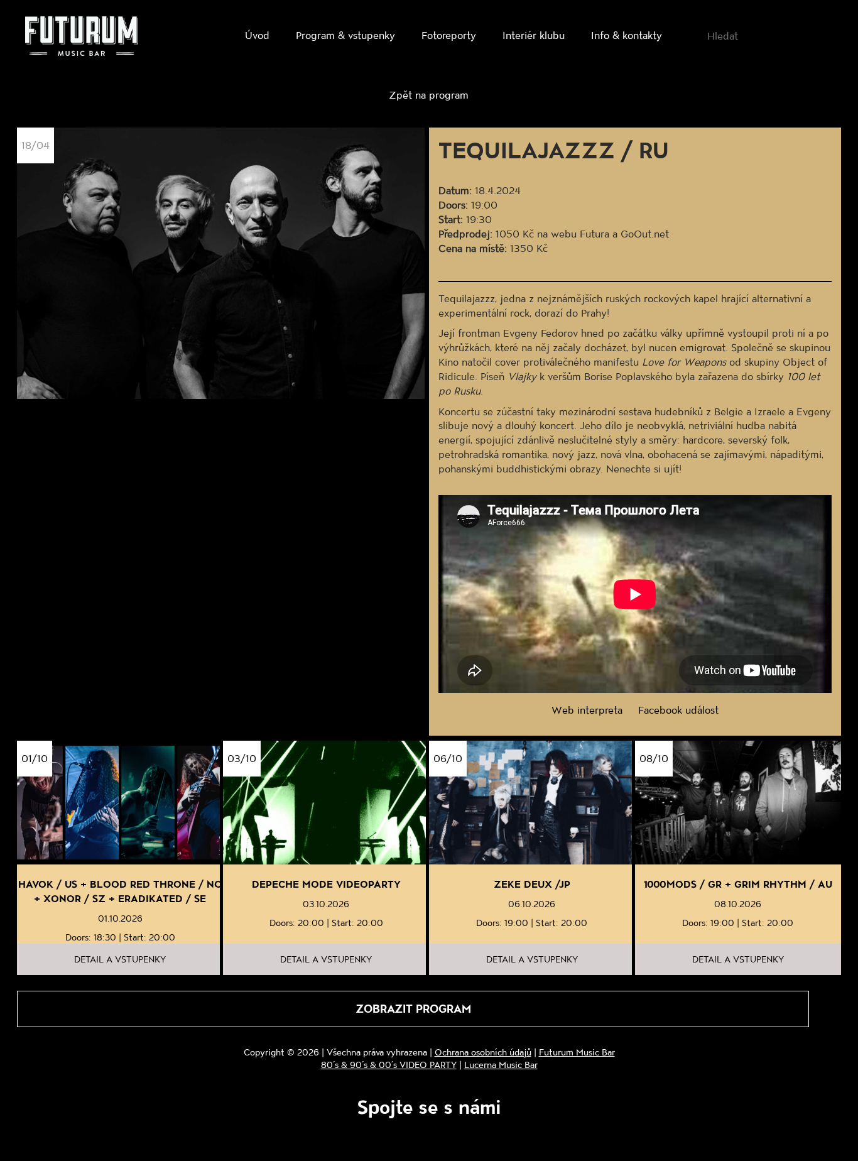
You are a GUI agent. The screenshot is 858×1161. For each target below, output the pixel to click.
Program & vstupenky (345, 35)
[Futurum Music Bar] (81, 38)
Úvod (257, 35)
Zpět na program (429, 95)
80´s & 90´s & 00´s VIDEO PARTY (389, 1064)
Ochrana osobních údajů (483, 1052)
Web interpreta (586, 710)
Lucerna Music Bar (501, 1064)
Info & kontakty (626, 35)
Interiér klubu (533, 35)
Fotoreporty (448, 35)
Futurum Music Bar (577, 1052)
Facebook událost (678, 710)
